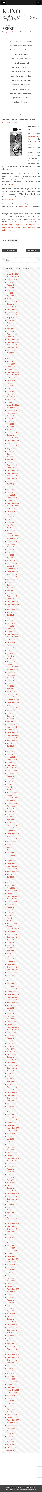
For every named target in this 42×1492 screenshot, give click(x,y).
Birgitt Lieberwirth (29, 227)
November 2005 (13, 899)
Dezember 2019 (13, 438)
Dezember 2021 (13, 372)
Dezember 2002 (13, 994)
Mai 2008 (10, 817)
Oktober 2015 (12, 574)
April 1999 (11, 1114)
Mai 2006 (10, 882)
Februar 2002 (12, 1022)
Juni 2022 (10, 356)
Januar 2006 (11, 893)
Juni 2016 (10, 552)
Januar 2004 (11, 959)
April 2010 (11, 754)
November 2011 (13, 702)
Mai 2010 (10, 751)
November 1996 (13, 1193)
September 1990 (13, 1395)
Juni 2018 (10, 487)
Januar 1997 (11, 1188)
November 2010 (13, 735)
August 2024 (11, 285)
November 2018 (13, 473)
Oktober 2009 (12, 771)
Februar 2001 (12, 1054)
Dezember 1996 (13, 1191)
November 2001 (13, 1030)
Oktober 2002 (12, 1000)
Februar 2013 (12, 661)
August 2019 (11, 449)
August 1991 (11, 1365)
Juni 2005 (10, 912)
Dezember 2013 (13, 634)
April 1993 (11, 1311)
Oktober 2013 (12, 640)
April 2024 (11, 296)
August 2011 (11, 710)
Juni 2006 (10, 880)
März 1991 (11, 1379)
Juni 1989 (10, 1436)
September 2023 (13, 315)
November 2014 (13, 604)
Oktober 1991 (12, 1360)
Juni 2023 (10, 323)
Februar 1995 (12, 1251)
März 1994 (11, 1281)
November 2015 (13, 571)
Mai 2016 (10, 555)
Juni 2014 (10, 618)
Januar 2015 (11, 599)
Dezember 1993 (13, 1289)
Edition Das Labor (25, 207)
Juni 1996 (10, 1207)
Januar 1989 (11, 1450)
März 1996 (11, 1215)
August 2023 (11, 318)
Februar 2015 (12, 596)
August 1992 (11, 1333)
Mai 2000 (10, 1079)
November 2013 (13, 637)
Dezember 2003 (13, 962)
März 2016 (11, 560)
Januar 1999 (11, 1122)
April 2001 (11, 1049)
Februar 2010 (12, 760)
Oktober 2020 (12, 410)
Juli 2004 (10, 942)
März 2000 (11, 1084)
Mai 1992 (10, 1341)
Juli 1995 (10, 1237)
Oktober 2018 (12, 476)
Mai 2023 (10, 326)
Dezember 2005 (13, 896)
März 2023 (11, 331)
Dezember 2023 (13, 307)
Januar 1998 (11, 1155)
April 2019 (11, 459)
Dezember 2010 (13, 732)
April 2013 (11, 656)
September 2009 (13, 773)
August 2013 (11, 645)
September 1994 (13, 1264)
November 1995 (13, 1226)
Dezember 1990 (13, 1387)
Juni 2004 (10, 945)
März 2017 (11, 528)
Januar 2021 (11, 402)
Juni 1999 (10, 1109)
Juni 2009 (10, 781)
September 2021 (13, 380)
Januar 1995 (11, 1253)
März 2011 (11, 724)
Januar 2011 (11, 730)
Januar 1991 (11, 1384)
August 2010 (11, 743)
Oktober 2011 (12, 705)
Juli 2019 (10, 451)
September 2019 (13, 446)
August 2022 (11, 350)
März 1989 (11, 1444)
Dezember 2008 (13, 798)
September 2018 (13, 479)
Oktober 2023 (12, 312)
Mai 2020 (10, 424)
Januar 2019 (11, 468)
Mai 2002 (10, 1013)
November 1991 (13, 1357)
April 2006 (11, 885)
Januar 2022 (11, 369)
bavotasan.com (31, 1490)
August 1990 (11, 1398)
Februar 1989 (12, 1447)
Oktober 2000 (12, 1065)
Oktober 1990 (12, 1393)
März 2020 (11, 429)
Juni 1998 (10, 1142)
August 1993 (11, 1300)
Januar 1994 (11, 1286)
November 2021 (13, 375)
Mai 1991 (10, 1374)
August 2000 (11, 1071)
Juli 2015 (10, 582)
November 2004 (13, 932)
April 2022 (11, 361)
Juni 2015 (10, 585)
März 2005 (11, 921)
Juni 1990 (10, 1404)
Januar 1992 (11, 1352)
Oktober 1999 (12, 1098)
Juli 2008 (10, 811)
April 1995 (11, 1245)
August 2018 (11, 481)
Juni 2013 (10, 650)
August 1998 (11, 1136)
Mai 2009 (10, 784)
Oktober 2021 (12, 378)
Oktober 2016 (12, 541)
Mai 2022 (10, 358)
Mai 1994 (10, 1275)
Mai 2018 (10, 489)
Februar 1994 (12, 1283)
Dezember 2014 (13, 601)
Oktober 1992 (12, 1327)
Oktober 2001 (12, 1032)
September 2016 (13, 544)
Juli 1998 (10, 1139)
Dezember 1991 (13, 1354)
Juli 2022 (10, 353)
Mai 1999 (10, 1112)
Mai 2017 (10, 522)
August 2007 (11, 841)
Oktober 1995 (12, 1229)
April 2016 (11, 558)
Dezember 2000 (13, 1060)
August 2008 (11, 809)
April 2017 (11, 525)
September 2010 (13, 740)
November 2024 (13, 277)
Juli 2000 (10, 1073)
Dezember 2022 (13, 339)
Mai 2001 (10, 1046)
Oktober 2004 (12, 934)
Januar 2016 (11, 566)
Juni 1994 (10, 1273)
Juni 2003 (10, 978)
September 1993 (13, 1297)
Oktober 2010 (12, 738)
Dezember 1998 (13, 1125)
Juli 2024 (10, 288)
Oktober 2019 (12, 443)
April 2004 (11, 951)
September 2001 (13, 1035)
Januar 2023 (11, 337)
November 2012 (13, 670)
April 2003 (11, 983)
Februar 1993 (12, 1316)
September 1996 (13, 1199)
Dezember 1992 (13, 1322)
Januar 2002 (11, 1024)
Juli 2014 (10, 615)
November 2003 (13, 964)
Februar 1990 (12, 1414)
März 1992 (11, 1346)
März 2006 (11, 888)
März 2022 (11, 364)
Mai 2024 (10, 293)
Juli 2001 (10, 1041)
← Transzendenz (9, 250)
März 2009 (11, 790)
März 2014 (11, 626)
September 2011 (13, 708)
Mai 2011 (10, 719)
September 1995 (13, 1232)
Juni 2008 (10, 814)
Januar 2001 (11, 1057)
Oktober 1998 (12, 1131)
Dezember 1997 (13, 1158)
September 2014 (13, 610)
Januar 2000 (11, 1090)
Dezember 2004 (13, 929)
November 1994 (13, 1259)
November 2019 (13, 440)
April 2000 (11, 1082)
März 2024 (11, 298)
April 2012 (11, 689)
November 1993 (13, 1292)
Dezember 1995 (13, 1224)
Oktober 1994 (12, 1262)
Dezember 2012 (13, 667)
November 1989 (13, 1423)
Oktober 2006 (12, 869)
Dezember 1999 (13, 1093)
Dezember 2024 (13, 274)
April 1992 (11, 1344)
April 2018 (11, 492)
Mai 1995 (10, 1243)
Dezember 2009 (13, 765)
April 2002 (11, 1016)
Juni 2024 (10, 290)
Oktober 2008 (12, 803)
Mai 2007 (10, 850)
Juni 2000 (10, 1076)
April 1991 (11, 1376)
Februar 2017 (12, 530)
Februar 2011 (12, 727)
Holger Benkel (8, 32)
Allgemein (6, 25)
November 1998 (13, 1128)
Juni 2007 (10, 847)
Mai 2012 (10, 686)
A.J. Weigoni (29, 225)
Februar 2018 (12, 498)
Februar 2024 (12, 301)
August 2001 (11, 1038)
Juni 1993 (10, 1305)
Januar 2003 (11, 991)
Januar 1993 (11, 1319)
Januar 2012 (11, 697)
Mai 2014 (10, 620)
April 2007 (11, 852)
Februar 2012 (12, 694)
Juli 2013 (10, 648)
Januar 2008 (11, 828)
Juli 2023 (10, 320)
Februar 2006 (12, 891)
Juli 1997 (10, 1172)
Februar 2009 (12, 792)
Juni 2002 (10, 1011)
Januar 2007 (11, 860)
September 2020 (13, 413)
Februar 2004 (12, 956)
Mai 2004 (10, 948)
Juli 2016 (10, 549)
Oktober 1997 (12, 1163)
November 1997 (13, 1161)
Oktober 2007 (12, 836)
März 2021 (11, 397)
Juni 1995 (10, 1240)
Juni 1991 (10, 1371)
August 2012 (11, 678)
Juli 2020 (10, 418)
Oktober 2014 (12, 607)
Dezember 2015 (13, 569)
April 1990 (11, 1409)
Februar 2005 (12, 923)
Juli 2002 (10, 1008)
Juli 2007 (10, 844)
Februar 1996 (12, 1218)
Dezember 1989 (13, 1420)
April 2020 (11, 427)
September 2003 (13, 970)
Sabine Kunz (7, 230)
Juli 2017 (10, 517)
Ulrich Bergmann (16, 225)
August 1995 (11, 1234)
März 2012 (11, 691)
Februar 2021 (12, 399)
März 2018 (11, 495)
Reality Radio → (32, 250)
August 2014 (11, 612)
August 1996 (11, 1202)
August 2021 (11, 383)
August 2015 (11, 579)
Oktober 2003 (12, 967)
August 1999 (11, 1103)
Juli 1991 (10, 1368)
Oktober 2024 (12, 279)
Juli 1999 (10, 1106)
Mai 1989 (10, 1439)
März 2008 (11, 822)
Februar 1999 (12, 1120)
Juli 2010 (10, 746)
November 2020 (13, 408)
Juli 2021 (10, 386)
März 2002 (11, 1019)
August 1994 (11, 1267)
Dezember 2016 (13, 536)
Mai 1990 (10, 1406)
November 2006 (13, 866)
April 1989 (11, 1442)
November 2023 (13, 309)
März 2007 (11, 855)
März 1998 (11, 1150)
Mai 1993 (10, 1308)
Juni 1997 (10, 1174)
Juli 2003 (10, 975)
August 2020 (11, 416)
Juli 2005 (10, 910)
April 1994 (11, 1278)
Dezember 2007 (13, 831)
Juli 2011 (10, 713)
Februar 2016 (12, 563)
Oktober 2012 (12, 672)
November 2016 (13, 539)
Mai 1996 (10, 1210)
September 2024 (13, 282)
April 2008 (11, 820)
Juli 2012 (10, 680)
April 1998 (11, 1147)
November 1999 (13, 1095)
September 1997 (13, 1166)
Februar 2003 (12, 989)
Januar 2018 (11, 500)
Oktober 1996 (12, 1196)
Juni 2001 (10, 1043)
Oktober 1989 (12, 1425)
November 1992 (13, 1324)
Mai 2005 (10, 915)
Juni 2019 (10, 454)
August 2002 (11, 1005)
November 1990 (13, 1390)
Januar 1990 (11, 1417)
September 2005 (13, 904)
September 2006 (13, 871)
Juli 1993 (10, 1303)
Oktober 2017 (12, 509)
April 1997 (11, 1180)
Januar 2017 (11, 533)
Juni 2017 (10, 519)
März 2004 (11, 953)
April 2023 (11, 329)
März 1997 (11, 1183)
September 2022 (13, 348)
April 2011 (10, 721)
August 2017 (11, 514)
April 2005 (11, 918)
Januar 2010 (11, 762)
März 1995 (11, 1248)
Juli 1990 (10, 1401)
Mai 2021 (10, 391)
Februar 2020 (12, 432)
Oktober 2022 (12, 345)
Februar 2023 (12, 334)
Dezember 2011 (13, 700)
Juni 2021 (10, 388)
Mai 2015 (10, 588)
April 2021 (11, 394)
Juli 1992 (10, 1335)
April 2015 (11, 590)
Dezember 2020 (13, 405)
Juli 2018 (10, 484)
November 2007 (13, 833)
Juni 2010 (10, 749)
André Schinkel (14, 227)
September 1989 (13, 1428)
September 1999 (13, 1101)
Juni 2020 (10, 421)
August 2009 (11, 776)
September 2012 (13, 675)
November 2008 (13, 801)
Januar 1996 (11, 1221)
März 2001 (11, 1052)
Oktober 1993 (12, 1294)
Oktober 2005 (12, 901)
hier (6, 169)
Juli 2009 (10, 779)
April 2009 (11, 787)
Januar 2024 (11, 304)
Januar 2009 (11, 795)
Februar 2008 (12, 825)
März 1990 (11, 1412)
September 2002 (13, 1002)
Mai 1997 (10, 1177)
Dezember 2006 (13, 863)
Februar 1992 (12, 1349)
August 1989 (11, 1431)
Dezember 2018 (13, 470)
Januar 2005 (11, 926)
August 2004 (11, 940)
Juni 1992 (10, 1338)
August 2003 (11, 972)
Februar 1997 (12, 1185)
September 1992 (13, 1330)
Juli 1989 (10, 1434)
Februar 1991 (12, 1382)
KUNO (11, 11)
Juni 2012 (10, 683)
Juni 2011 (10, 716)
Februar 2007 (12, 858)
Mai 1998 (10, 1144)
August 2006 (11, 874)
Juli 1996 (10, 1204)
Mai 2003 (10, 981)
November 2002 (13, 997)
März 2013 (11, 659)
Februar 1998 (12, 1152)
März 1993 (11, 1313)
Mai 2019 (10, 457)
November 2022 (13, 342)
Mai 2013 (10, 653)
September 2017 (13, 511)
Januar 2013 (11, 664)
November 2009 (13, 768)
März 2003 (11, 986)
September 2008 (13, 806)
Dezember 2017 (13, 503)
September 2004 (13, 937)
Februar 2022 (12, 367)
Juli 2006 (10, 877)
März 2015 (11, 593)
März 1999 (11, 1117)
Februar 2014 (12, 629)
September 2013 (13, 642)
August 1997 (11, 1169)
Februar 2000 (12, 1087)
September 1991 (13, 1363)
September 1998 (13, 1133)
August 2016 (11, 547)
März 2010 (11, 757)
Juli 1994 (10, 1270)
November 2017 (13, 506)
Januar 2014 (11, 631)
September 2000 (13, 1068)
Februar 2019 (12, 465)
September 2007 (13, 839)
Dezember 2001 (13, 1027)
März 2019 (11, 462)
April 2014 (11, 623)
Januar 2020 (11, 435)
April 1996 (11, 1213)
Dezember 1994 (13, 1256)
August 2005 (11, 907)
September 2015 (13, 577)
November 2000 (13, 1063)
